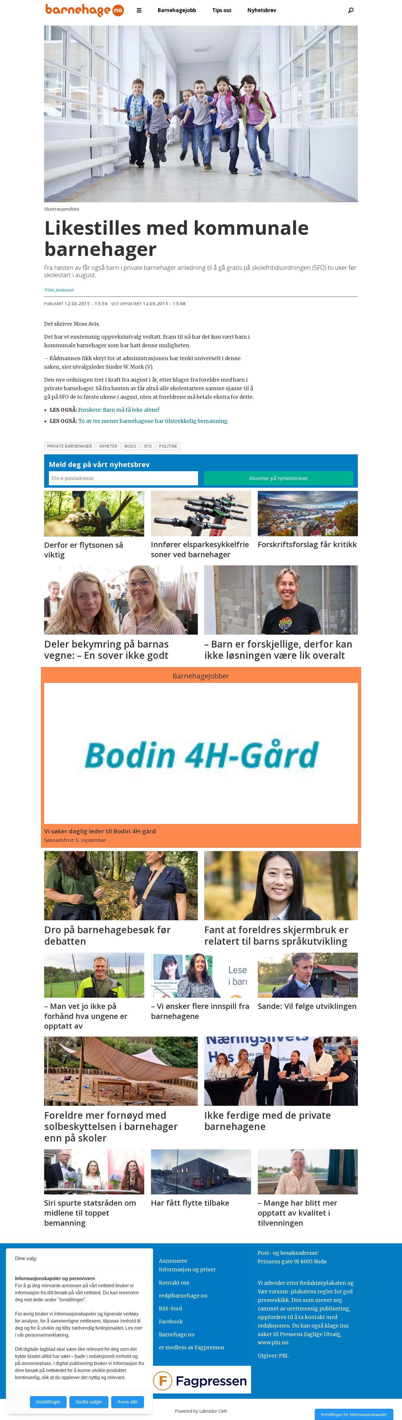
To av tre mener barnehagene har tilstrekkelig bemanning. (153, 421)
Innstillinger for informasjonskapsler (354, 1414)
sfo (148, 446)
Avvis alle (127, 1401)
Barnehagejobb (176, 10)
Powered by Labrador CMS (201, 1411)
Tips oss (221, 10)
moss (130, 446)
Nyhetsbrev (261, 10)
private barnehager (69, 446)
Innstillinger (48, 1401)
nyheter (108, 446)
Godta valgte (89, 1401)
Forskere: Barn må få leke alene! (118, 410)
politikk (168, 446)
